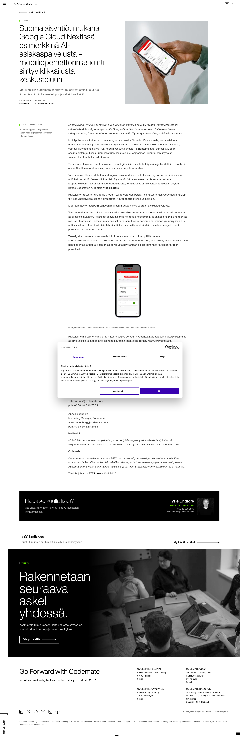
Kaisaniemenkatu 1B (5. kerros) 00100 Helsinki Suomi (151, 676)
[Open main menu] (4, 4)
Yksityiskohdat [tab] (120, 356)
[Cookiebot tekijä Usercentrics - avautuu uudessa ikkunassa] (167, 347)
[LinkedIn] (21, 712)
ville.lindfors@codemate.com (180, 512)
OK (159, 391)
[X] (29, 712)
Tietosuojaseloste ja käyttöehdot (196, 712)
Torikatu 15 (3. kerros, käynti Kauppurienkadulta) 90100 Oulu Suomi (199, 677)
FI (227, 4)
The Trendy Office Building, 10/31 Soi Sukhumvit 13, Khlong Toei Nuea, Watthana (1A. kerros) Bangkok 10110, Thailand (205, 697)
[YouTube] (43, 712)
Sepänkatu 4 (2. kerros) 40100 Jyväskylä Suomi (148, 696)
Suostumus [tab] (78, 357)
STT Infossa (96, 473)
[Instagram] (50, 712)
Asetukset (118, 391)
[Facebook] (57, 712)
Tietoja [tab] (161, 356)
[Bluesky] (36, 712)
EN (232, 4)
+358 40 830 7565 (185, 509)
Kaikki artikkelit (37, 13)
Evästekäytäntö (222, 712)
